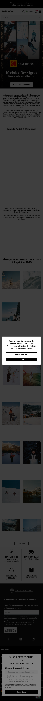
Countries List (21, 354)
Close (21, 359)
